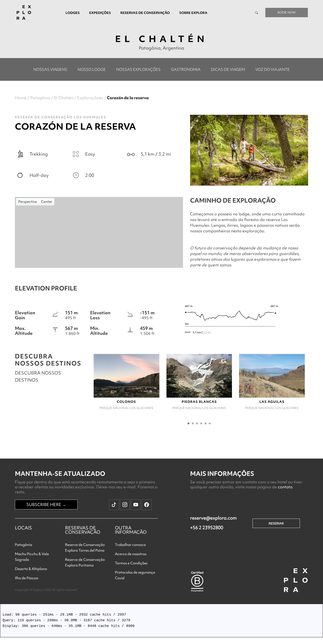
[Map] (99, 232)
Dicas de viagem (228, 69)
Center (46, 201)
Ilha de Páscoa (26, 578)
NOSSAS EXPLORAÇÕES (138, 69)
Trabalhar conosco (130, 544)
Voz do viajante (272, 69)
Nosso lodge (92, 69)
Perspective (27, 201)
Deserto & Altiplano (31, 568)
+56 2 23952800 (206, 527)
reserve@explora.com (213, 518)
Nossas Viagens (50, 69)
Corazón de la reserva (128, 97)
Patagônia (40, 97)
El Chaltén (63, 97)
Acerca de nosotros (130, 554)
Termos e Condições (131, 563)
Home (20, 97)
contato (285, 487)
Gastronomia (186, 69)
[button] (188, 423)
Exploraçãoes (90, 97)
